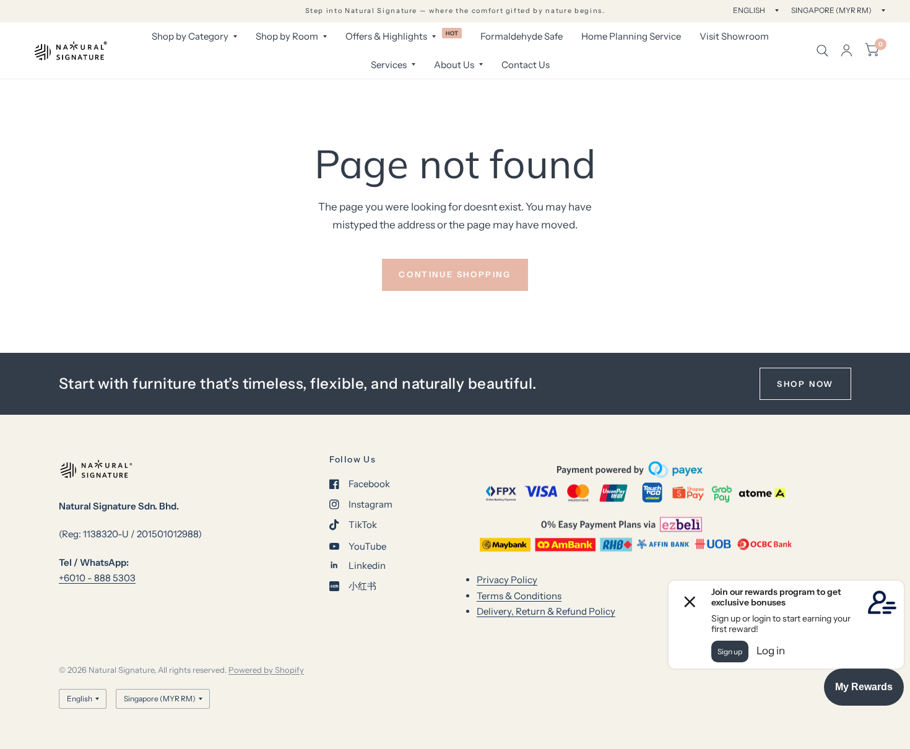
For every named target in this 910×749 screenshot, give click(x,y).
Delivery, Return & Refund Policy (546, 611)
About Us (454, 65)
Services (389, 65)
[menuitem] (194, 36)
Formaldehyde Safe (521, 36)
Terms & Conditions (519, 596)
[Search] (822, 50)
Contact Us (525, 65)
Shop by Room (287, 36)
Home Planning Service (631, 36)
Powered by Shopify (266, 670)
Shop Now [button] (805, 384)
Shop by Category (190, 36)
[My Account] (846, 50)
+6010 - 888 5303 (97, 578)
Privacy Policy (507, 580)
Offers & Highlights (386, 36)
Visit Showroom (734, 36)
